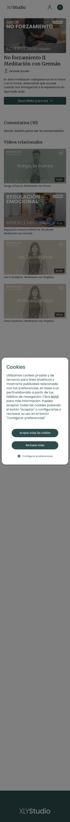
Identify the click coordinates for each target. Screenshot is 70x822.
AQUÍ (55, 396)
